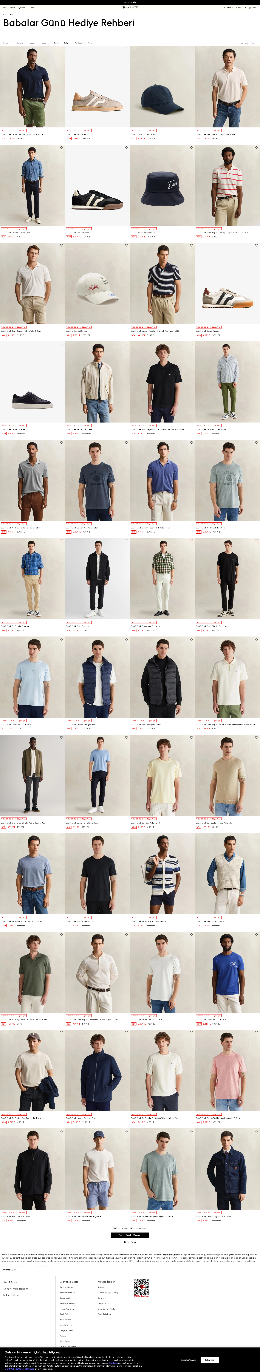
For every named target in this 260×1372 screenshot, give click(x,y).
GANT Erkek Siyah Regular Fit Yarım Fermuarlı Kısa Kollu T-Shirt (158, 429)
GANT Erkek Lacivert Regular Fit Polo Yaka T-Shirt (22, 134)
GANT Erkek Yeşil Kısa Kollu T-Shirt (210, 528)
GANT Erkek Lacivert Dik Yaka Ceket (81, 1118)
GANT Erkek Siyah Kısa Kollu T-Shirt (81, 921)
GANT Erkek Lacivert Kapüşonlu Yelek (81, 725)
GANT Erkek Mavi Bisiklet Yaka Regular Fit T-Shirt (22, 921)
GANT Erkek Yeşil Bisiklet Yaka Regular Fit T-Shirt (152, 1217)
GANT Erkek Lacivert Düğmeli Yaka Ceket (213, 1217)
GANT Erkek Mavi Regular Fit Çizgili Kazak (149, 921)
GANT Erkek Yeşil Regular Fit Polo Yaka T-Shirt (20, 528)
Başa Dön (130, 1242)
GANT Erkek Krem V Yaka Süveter (210, 921)
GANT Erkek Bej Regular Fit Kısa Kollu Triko (214, 823)
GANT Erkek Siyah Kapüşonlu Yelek (146, 725)
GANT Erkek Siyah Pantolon (78, 626)
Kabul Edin (210, 1360)
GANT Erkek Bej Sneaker (76, 134)
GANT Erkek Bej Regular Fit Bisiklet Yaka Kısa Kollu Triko (155, 1118)
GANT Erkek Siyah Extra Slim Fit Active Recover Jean (23, 823)
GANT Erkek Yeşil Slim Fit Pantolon (211, 429)
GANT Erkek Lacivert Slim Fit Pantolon (82, 823)
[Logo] (130, 7)
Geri (11, 14)
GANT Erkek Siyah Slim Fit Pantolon (211, 626)
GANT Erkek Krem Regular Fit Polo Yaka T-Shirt (216, 134)
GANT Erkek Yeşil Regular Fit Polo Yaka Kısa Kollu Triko (24, 1020)
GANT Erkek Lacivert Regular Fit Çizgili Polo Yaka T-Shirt (155, 331)
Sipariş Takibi (130, 2)
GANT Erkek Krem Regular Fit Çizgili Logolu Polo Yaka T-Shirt (222, 233)
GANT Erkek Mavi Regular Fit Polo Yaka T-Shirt (150, 528)
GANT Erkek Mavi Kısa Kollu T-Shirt (16, 725)
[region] (130, 1359)
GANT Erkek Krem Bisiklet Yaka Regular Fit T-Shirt (87, 1217)
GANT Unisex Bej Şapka (76, 331)
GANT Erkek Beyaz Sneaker (207, 331)
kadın (12, 7)
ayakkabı (21, 7)
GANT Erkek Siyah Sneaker (77, 233)
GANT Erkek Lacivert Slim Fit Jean (15, 233)
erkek (5, 7)
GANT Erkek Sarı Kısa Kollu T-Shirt (145, 823)
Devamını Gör (8, 1269)
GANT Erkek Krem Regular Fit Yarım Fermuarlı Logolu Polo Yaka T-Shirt (225, 725)
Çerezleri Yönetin (188, 1360)
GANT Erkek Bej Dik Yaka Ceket (79, 429)
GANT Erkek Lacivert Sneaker (13, 429)
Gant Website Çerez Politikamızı (20, 1369)
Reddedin (113, 1363)
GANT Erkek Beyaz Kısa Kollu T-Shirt (146, 1020)
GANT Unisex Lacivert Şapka (143, 134)
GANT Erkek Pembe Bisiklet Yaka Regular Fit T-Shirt (218, 1118)
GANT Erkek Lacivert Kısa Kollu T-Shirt (82, 528)
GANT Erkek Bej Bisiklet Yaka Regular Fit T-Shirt (21, 1118)
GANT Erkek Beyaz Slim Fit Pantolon (146, 626)
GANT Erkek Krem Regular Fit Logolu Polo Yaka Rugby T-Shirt (92, 1020)
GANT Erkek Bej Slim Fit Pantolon (15, 626)
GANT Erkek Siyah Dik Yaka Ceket (15, 1217)
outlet (31, 7)
